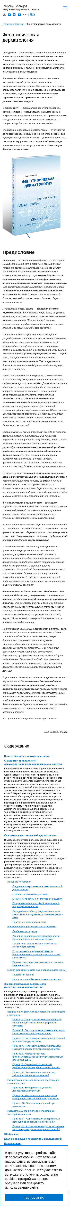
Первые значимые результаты (29, 921)
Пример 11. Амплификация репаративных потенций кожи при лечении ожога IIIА (36, 1120)
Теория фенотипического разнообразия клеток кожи (36, 969)
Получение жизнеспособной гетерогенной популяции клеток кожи (35, 904)
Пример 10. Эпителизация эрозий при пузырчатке (33, 1104)
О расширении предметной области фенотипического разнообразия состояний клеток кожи (36, 954)
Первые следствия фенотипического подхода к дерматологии (37, 963)
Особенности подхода (24, 931)
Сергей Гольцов (15, 5)
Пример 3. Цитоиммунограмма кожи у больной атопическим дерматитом (38, 1039)
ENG (32, 14)
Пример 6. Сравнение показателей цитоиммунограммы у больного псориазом (36, 1066)
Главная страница (13, 23)
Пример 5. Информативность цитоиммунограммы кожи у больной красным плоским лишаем (37, 1056)
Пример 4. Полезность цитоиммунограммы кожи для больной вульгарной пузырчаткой (36, 1047)
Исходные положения (19, 881)
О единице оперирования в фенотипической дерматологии (37, 887)
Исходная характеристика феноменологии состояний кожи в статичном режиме (36, 937)
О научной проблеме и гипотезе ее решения (37, 898)
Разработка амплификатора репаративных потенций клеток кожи (31, 1112)
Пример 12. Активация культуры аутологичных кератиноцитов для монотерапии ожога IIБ (38, 1127)
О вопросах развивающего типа (30, 894)
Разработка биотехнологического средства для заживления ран (33, 1081)
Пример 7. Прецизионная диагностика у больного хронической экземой (33, 1073)
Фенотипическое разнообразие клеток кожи (31, 926)
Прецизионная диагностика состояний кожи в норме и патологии (36, 1013)
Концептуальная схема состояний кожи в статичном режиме (34, 945)
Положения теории (23, 974)
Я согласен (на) (34, 1197)
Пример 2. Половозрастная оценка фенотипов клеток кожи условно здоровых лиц (38, 1031)
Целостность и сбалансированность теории (36, 979)
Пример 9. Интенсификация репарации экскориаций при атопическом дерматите (35, 1097)
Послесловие (12, 1143)
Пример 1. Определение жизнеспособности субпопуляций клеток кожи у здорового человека (37, 1022)
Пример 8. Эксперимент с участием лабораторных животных (32, 1089)
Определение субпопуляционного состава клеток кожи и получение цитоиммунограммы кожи (37, 914)
